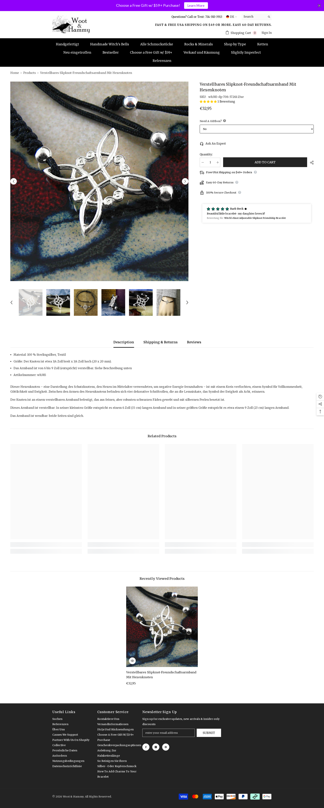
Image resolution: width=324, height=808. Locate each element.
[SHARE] (310, 162)
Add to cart (265, 162)
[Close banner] (319, 5)
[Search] (257, 17)
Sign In (267, 33)
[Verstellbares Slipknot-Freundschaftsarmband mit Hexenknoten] (162, 627)
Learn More (196, 6)
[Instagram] (155, 747)
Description (123, 342)
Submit (209, 733)
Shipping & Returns (160, 342)
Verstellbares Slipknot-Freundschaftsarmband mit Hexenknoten (161, 674)
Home (14, 73)
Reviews (194, 342)
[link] (46, 544)
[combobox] (254, 17)
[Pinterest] (165, 747)
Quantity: (206, 154)
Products (29, 73)
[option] (99, 181)
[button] (13, 181)
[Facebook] (145, 747)
